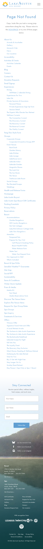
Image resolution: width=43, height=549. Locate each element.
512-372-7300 (20, 473)
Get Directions (9, 477)
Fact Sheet (13, 293)
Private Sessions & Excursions (17, 101)
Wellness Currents (13, 115)
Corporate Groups (13, 139)
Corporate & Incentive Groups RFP (22, 142)
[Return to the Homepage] (17, 4)
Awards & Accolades (14, 42)
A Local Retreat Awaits (15, 328)
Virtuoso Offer (12, 323)
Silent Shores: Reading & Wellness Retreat (22, 351)
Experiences (9, 87)
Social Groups (12, 181)
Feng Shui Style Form (12, 132)
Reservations (9, 211)
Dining (9, 90)
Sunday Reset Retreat (15, 365)
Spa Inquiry (9, 313)
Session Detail (14, 109)
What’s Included (13, 260)
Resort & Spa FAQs (12, 263)
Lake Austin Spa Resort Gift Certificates (20, 200)
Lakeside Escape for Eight (16, 340)
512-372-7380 (20, 489)
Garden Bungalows (16, 220)
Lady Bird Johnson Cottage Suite (21, 229)
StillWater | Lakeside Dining (19, 92)
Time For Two (11, 356)
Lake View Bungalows (17, 231)
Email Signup (9, 83)
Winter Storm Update (12, 283)
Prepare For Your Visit (17, 240)
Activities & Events (11, 60)
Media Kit (10, 290)
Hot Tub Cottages (15, 226)
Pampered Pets (14, 237)
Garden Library (15, 150)
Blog (6, 69)
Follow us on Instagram (24, 451)
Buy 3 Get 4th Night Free (16, 359)
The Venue (13, 175)
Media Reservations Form (18, 296)
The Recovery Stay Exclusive (17, 348)
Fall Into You (11, 342)
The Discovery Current (17, 121)
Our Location (11, 53)
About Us (8, 39)
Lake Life (10, 98)
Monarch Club (12, 48)
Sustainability (9, 277)
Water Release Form (19, 248)
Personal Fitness (15, 104)
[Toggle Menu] (38, 4)
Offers (6, 320)
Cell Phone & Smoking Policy (23, 243)
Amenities (10, 234)
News (9, 51)
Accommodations (13, 217)
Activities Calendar (14, 63)
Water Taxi (13, 251)
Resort (6, 214)
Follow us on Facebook (24, 447)
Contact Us (8, 76)
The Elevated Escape (14, 184)
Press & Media (10, 287)
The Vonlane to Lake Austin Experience (21, 331)
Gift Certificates (9, 497)
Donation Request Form (11, 508)
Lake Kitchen (14, 153)
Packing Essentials (11, 204)
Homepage (8, 193)
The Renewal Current (17, 126)
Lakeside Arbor (15, 161)
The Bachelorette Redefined (17, 337)
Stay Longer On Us (14, 362)
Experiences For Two (14, 95)
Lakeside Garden (15, 164)
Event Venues (11, 144)
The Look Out (14, 170)
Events (9, 66)
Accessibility (9, 57)
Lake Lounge (13, 156)
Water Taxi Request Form (21, 254)
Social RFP (8, 273)
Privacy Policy (10, 207)
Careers (7, 73)
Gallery (10, 45)
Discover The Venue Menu (14, 299)
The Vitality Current (16, 129)
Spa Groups (9, 309)
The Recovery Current (17, 123)
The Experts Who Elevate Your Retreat (20, 112)
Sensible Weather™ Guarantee (16, 266)
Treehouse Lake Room (17, 178)
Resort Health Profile (19, 245)
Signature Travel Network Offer (18, 325)
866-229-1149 (8, 473)
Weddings (10, 187)
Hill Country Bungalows (18, 223)
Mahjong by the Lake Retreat (17, 354)
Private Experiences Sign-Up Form (21, 106)
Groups (7, 136)
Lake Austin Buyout (12, 197)
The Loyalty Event (13, 345)
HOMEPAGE (13, 29)
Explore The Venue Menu (14, 302)
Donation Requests (11, 80)
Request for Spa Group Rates (16, 306)
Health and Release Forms (14, 190)
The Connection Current (18, 118)
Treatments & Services (13, 316)
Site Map (8, 270)
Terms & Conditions (12, 280)
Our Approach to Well (15, 257)
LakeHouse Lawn (15, 159)
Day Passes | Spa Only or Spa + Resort (21, 368)
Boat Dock (13, 147)
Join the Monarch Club (24, 443)
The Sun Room (14, 173)
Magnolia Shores (15, 167)
